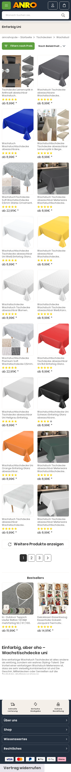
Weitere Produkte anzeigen (39, 544)
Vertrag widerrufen (22, 767)
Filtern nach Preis (21, 45)
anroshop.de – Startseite (17, 37)
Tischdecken (44, 37)
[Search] (63, 15)
